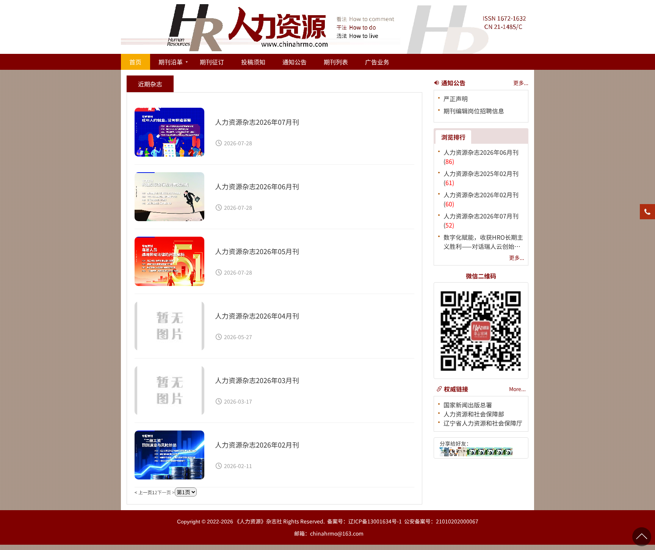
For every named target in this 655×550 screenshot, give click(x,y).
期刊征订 (212, 61)
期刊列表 (336, 61)
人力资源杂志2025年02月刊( (481, 178)
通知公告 (294, 61)
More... (517, 389)
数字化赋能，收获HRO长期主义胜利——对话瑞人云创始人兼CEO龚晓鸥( (483, 242)
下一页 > (166, 492)
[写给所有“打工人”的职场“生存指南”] (507, 451)
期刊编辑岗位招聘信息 (473, 110)
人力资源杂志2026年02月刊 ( (481, 199)
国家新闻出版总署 (467, 404)
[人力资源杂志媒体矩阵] (453, 451)
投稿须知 (253, 61)
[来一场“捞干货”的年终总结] (498, 451)
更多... (520, 82)
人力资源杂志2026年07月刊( (481, 220)
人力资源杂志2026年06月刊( (481, 157)
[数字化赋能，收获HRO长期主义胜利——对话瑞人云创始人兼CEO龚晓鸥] (462, 451)
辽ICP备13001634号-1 (375, 521)
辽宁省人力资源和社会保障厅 (482, 422)
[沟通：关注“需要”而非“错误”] (471, 451)
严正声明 (455, 98)
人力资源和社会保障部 (473, 413)
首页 (135, 61)
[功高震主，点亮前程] (480, 451)
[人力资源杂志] (444, 451)
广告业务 (377, 61)
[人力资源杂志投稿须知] (489, 451)
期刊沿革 (170, 61)
